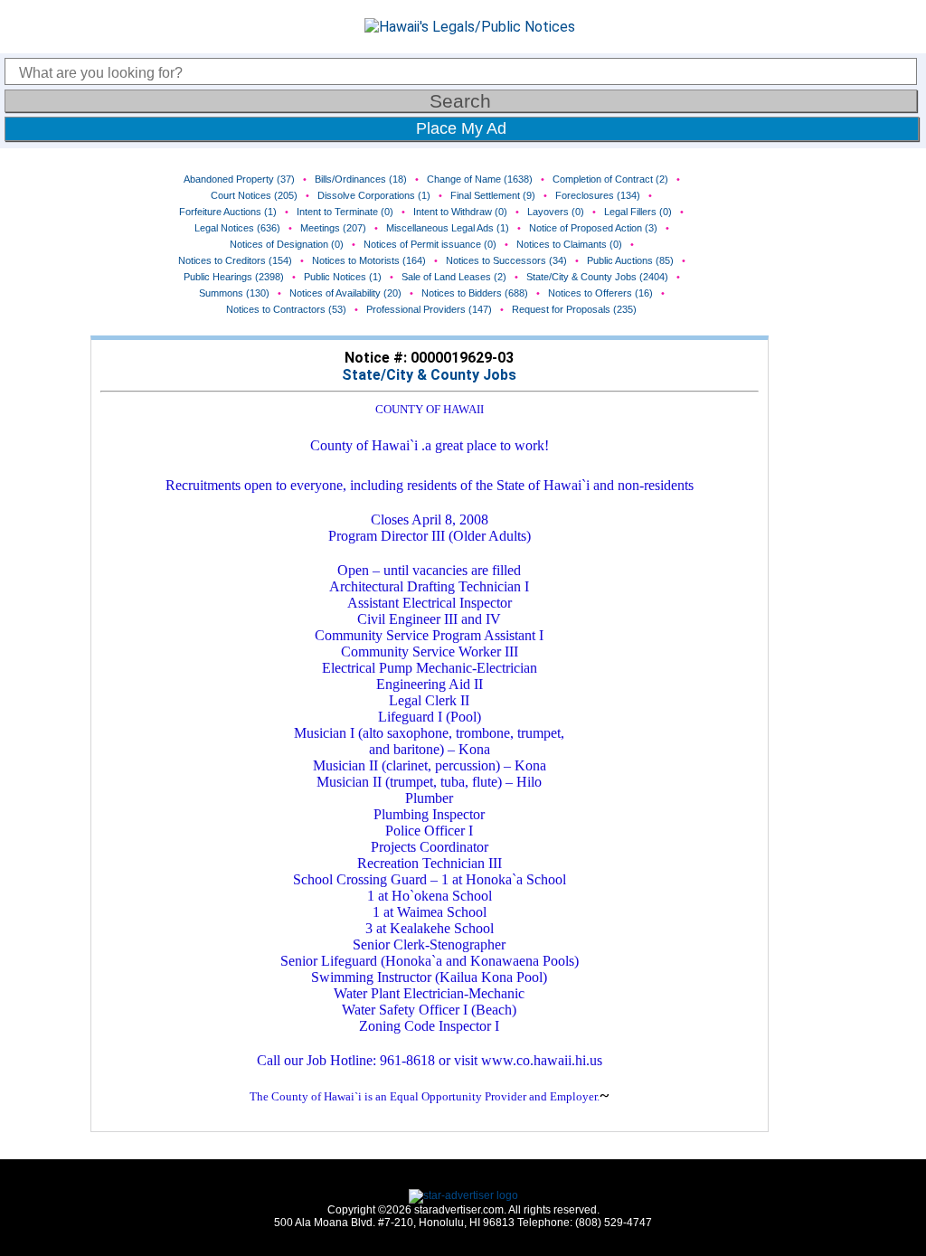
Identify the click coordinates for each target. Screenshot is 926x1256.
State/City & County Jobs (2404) (597, 276)
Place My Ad (461, 128)
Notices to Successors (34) (506, 260)
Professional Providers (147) (429, 309)
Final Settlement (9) (492, 195)
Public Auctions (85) (630, 260)
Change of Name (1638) (480, 179)
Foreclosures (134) (597, 195)
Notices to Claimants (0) (569, 244)
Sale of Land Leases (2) (454, 276)
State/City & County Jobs (429, 374)
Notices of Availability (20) (345, 293)
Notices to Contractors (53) (286, 309)
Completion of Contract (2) (610, 179)
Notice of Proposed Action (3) (593, 227)
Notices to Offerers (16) (600, 293)
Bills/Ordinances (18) (361, 179)
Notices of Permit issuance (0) (430, 244)
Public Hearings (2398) (234, 276)
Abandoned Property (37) (239, 179)
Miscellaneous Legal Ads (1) (447, 227)
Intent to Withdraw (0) (460, 211)
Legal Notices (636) (237, 227)
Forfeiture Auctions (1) (228, 211)
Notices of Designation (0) (287, 244)
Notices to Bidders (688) (474, 293)
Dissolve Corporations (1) (373, 195)
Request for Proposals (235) (574, 309)
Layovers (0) (555, 211)
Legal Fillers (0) (638, 211)
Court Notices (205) (254, 195)
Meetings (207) (333, 227)
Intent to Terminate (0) (345, 211)
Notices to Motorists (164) (369, 260)
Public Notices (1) (343, 276)
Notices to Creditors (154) (235, 260)
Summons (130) (234, 293)
